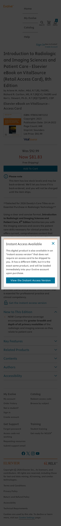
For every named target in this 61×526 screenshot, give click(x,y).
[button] (53, 243)
